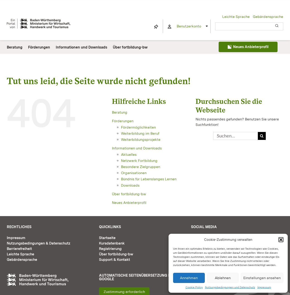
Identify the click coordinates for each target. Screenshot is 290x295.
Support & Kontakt (114, 259)
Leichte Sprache (236, 17)
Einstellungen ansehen (262, 278)
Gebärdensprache (268, 17)
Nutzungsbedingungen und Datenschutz (230, 287)
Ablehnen (223, 278)
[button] (281, 239)
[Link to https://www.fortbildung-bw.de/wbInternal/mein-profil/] (169, 27)
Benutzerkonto (189, 26)
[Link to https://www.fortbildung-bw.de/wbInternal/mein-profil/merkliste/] (156, 27)
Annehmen (189, 278)
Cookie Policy (194, 287)
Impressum (264, 287)
